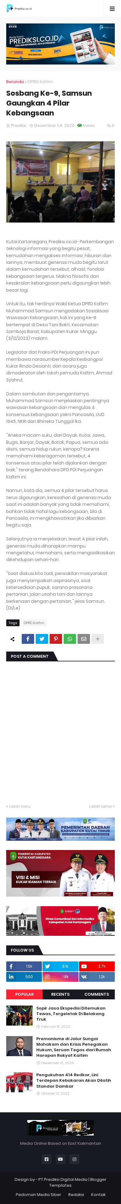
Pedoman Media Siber (38, 1195)
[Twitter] (42, 639)
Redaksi (76, 1195)
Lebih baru (20, 806)
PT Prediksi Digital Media (62, 1179)
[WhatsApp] (70, 639)
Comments (96, 994)
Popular (24, 994)
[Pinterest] (56, 639)
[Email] (84, 639)
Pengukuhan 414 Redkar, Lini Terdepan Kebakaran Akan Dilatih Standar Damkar (73, 1080)
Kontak (98, 1195)
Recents (60, 994)
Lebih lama (100, 806)
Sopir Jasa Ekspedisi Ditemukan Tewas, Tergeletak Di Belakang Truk (70, 1014)
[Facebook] (28, 639)
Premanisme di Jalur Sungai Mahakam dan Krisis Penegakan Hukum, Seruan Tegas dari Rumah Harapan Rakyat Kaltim (73, 1047)
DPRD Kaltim (40, 82)
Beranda (15, 82)
